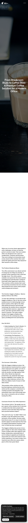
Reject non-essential (8, 516)
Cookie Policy (12, 513)
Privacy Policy (5, 513)
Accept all (5, 519)
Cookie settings (20, 516)
